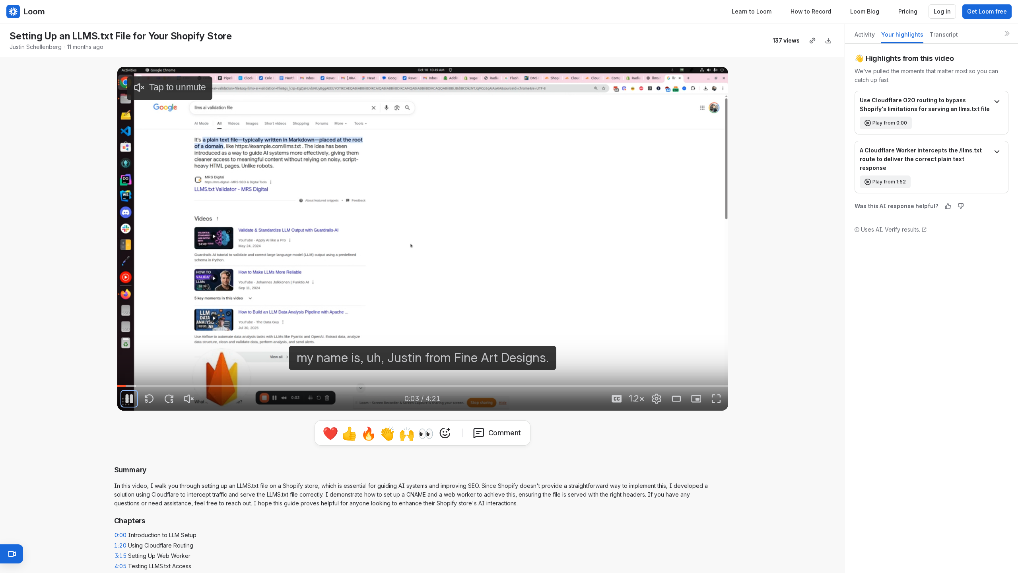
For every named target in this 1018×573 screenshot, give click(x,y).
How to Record (811, 11)
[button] (141, 380)
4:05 (120, 562)
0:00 (120, 531)
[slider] (422, 386)
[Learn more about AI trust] (924, 229)
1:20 (120, 542)
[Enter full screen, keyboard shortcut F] (716, 399)
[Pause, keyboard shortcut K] (129, 399)
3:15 (120, 552)
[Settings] (656, 399)
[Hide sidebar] (1007, 33)
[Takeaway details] (997, 102)
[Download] (828, 40)
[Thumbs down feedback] (960, 206)
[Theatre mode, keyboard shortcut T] (676, 399)
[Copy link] (812, 40)
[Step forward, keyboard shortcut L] (169, 399)
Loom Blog (864, 11)
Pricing (907, 11)
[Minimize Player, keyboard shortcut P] (696, 399)
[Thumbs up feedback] (948, 206)
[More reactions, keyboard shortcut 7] (482, 433)
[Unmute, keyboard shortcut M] (189, 399)
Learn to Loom (751, 11)
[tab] (865, 36)
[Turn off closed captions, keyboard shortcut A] (617, 399)
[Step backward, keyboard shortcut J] (149, 399)
